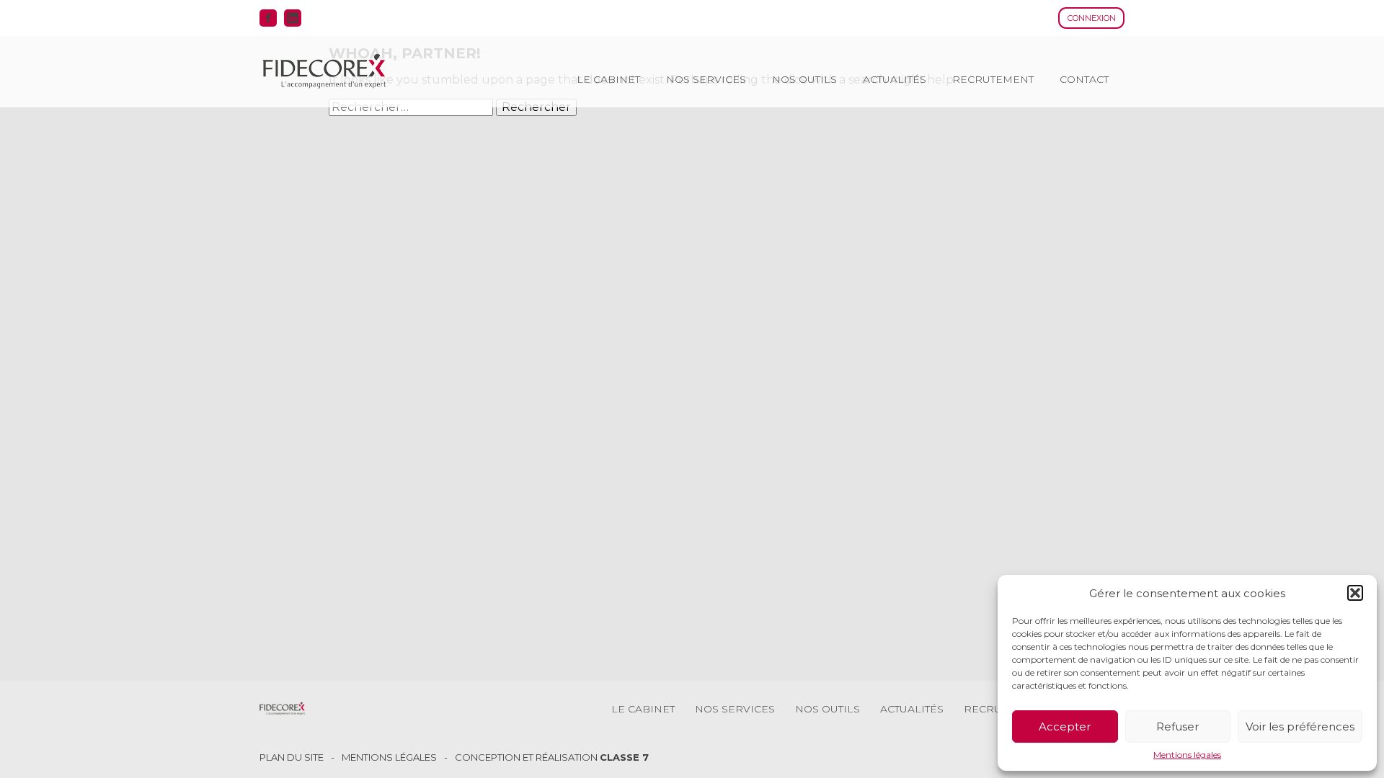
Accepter (1065, 726)
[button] (1355, 593)
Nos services (706, 79)
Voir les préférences (1300, 726)
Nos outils (804, 79)
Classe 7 (624, 757)
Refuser (1177, 726)
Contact (1084, 79)
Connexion (1092, 18)
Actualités (894, 79)
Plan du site (292, 757)
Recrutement (993, 79)
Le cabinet (608, 79)
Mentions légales (1187, 755)
